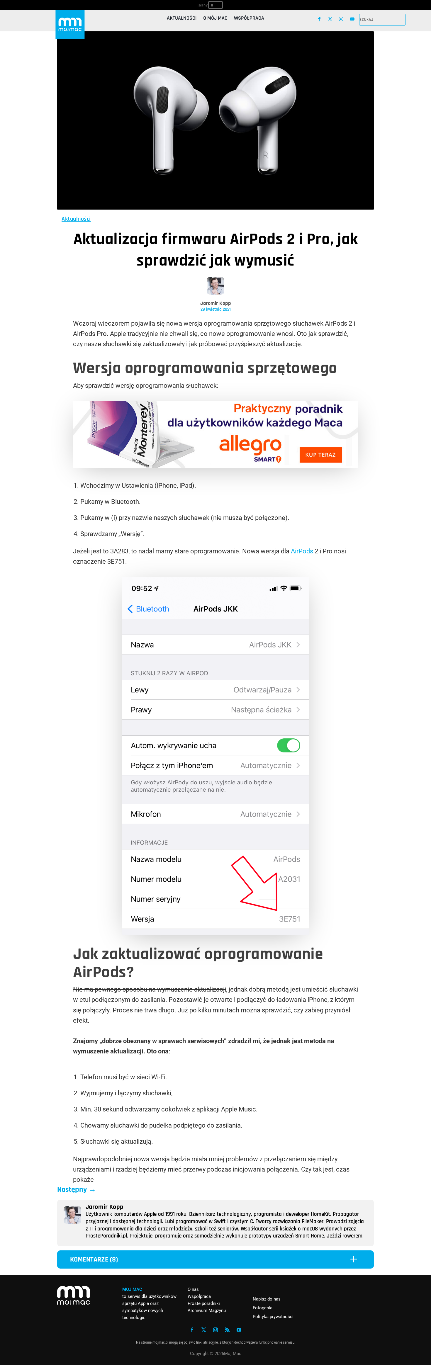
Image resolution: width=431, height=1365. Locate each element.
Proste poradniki (204, 1303)
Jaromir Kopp (215, 303)
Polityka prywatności (273, 1316)
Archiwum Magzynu (207, 1310)
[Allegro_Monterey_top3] (215, 465)
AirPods (302, 551)
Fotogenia (262, 1307)
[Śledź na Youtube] (352, 19)
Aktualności (182, 18)
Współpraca (249, 18)
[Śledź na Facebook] (319, 19)
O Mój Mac (215, 18)
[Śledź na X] (330, 19)
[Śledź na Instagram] (341, 19)
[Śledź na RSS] (227, 1330)
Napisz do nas (267, 1299)
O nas (193, 1289)
